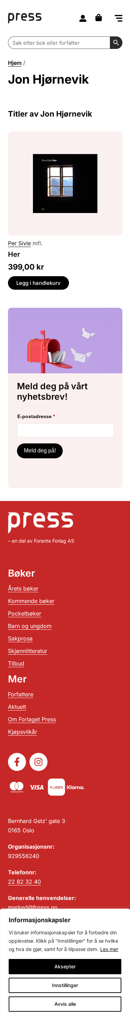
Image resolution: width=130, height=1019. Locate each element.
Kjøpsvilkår (22, 731)
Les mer (109, 949)
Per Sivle (19, 243)
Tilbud (16, 663)
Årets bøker (23, 588)
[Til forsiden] (25, 18)
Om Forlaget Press (32, 719)
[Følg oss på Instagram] (38, 762)
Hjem (14, 62)
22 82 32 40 (24, 881)
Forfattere (20, 694)
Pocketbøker (24, 613)
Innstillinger (65, 985)
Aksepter (65, 966)
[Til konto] (82, 18)
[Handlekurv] (100, 17)
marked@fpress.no (33, 907)
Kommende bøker (31, 600)
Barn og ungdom (30, 625)
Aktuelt (17, 706)
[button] (118, 19)
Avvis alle (65, 1004)
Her (14, 254)
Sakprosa (20, 638)
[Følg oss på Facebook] (17, 762)
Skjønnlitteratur (27, 650)
